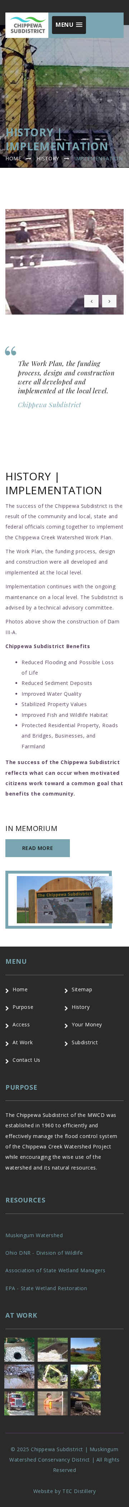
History (48, 158)
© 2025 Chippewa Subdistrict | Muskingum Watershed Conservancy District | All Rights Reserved (64, 1460)
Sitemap (82, 989)
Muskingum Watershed (34, 1235)
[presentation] (91, 301)
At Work (23, 1042)
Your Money (87, 1024)
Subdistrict (85, 1042)
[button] (69, 25)
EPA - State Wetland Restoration (46, 1288)
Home (13, 158)
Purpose (23, 1006)
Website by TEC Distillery (64, 1491)
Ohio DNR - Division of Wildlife (44, 1252)
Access (21, 1024)
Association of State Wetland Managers (55, 1270)
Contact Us (26, 1059)
